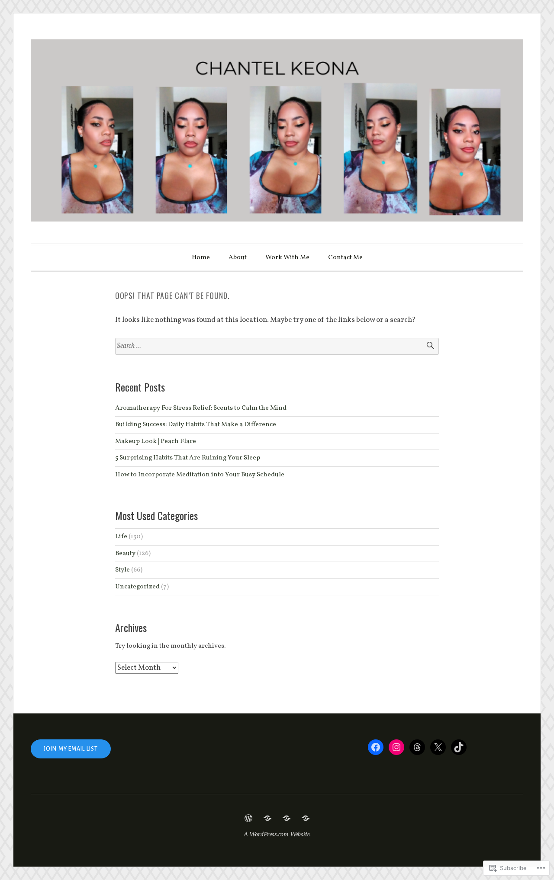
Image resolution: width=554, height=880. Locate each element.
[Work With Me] (286, 818)
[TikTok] (459, 747)
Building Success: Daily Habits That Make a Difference (195, 424)
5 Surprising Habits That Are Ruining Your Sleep (187, 457)
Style (122, 570)
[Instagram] (396, 747)
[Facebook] (375, 747)
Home (201, 257)
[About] (267, 818)
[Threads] (417, 747)
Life (121, 536)
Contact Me (345, 257)
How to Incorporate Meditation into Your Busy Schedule (199, 474)
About (238, 257)
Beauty (125, 553)
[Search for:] (277, 346)
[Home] (248, 818)
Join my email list (71, 749)
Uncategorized (137, 586)
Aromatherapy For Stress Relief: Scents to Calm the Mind (201, 408)
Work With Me (287, 257)
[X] (438, 747)
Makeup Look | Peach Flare (155, 441)
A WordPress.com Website (276, 834)
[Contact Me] (305, 818)
